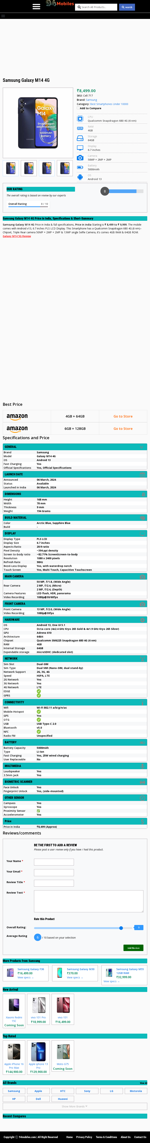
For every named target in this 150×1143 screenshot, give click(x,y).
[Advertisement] (75, 49)
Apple (38, 1091)
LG (111, 1091)
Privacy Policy (84, 1137)
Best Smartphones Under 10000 (109, 104)
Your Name (15, 861)
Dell (38, 1099)
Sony (87, 1091)
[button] (36, 6)
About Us (126, 1137)
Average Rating (17, 936)
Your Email (14, 871)
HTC (62, 1091)
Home (69, 1137)
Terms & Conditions (106, 1137)
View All (143, 1083)
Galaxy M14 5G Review (17, 236)
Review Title (16, 882)
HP (14, 1099)
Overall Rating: (16, 927)
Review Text (16, 892)
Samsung (34, 961)
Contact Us (140, 1137)
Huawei (63, 1099)
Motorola (136, 1091)
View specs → (26, 977)
